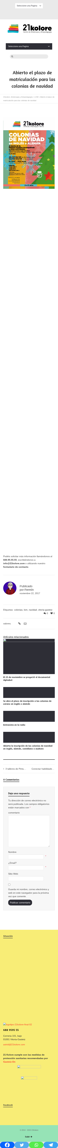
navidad (33, 609)
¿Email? (12, 863)
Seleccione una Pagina (27, 6)
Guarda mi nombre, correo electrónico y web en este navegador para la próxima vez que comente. (28, 893)
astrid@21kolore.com (14, 1044)
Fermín (29, 589)
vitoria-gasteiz (45, 609)
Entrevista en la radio (14, 724)
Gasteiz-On (9, 1061)
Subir (27, 1137)
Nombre (12, 852)
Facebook (29, 13)
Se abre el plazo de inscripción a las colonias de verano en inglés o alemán (27, 702)
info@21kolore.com (14, 563)
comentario (14, 812)
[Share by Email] (24, 624)
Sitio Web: (13, 873)
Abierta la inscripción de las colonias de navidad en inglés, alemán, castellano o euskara (27, 747)
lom (26, 609)
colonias (18, 609)
